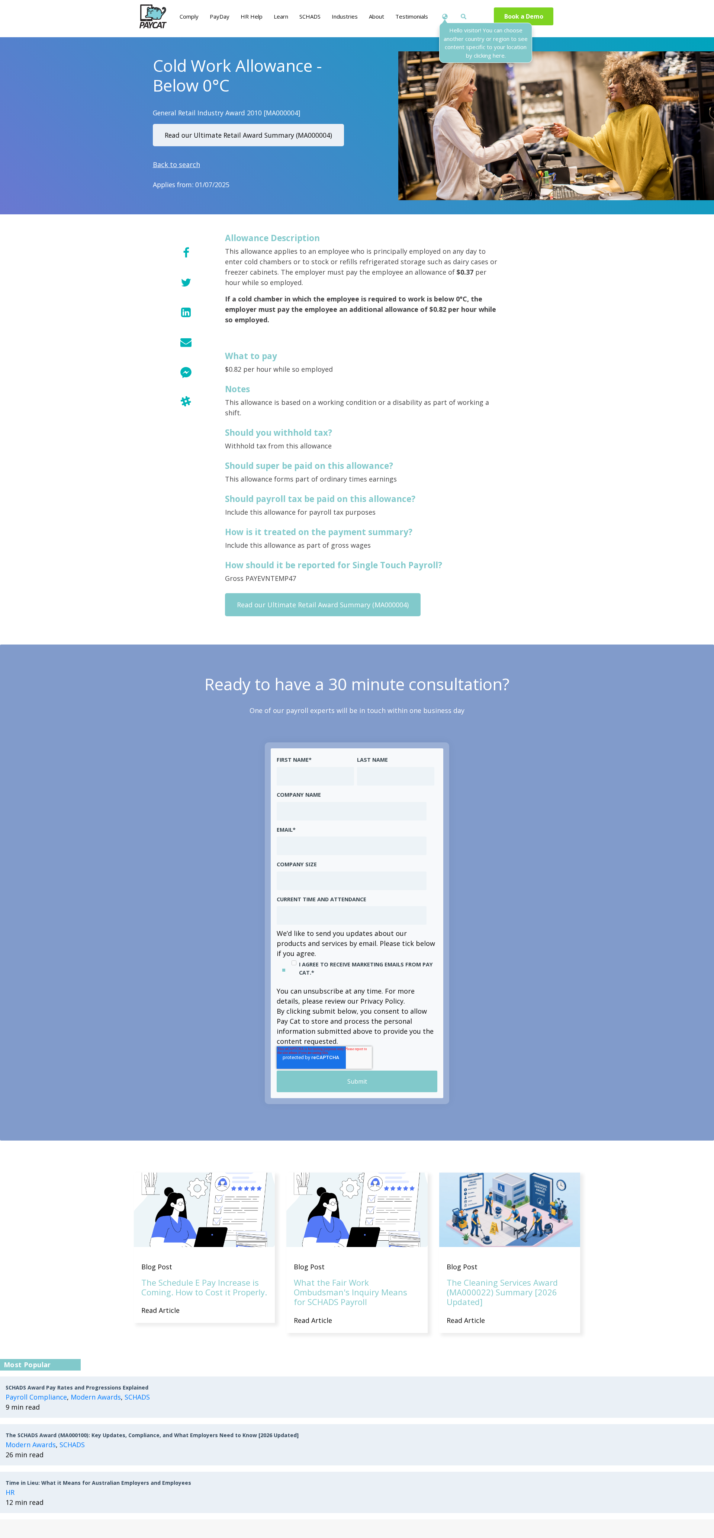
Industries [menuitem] (345, 16)
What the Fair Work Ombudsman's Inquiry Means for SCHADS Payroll (350, 1292)
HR (10, 1492)
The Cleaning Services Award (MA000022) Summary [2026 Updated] (502, 1292)
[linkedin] (186, 312)
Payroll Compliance (36, 1396)
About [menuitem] (376, 16)
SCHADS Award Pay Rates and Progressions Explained (77, 1387)
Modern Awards (96, 1396)
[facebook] (186, 252)
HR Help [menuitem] (252, 16)
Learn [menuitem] (281, 16)
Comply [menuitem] (189, 16)
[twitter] (186, 282)
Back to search (176, 164)
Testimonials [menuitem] (411, 16)
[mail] (186, 341)
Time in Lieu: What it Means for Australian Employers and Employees (98, 1482)
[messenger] (186, 371)
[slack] (186, 401)
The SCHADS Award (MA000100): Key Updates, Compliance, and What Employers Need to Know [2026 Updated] (152, 1435)
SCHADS (137, 1396)
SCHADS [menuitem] (310, 16)
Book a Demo (523, 16)
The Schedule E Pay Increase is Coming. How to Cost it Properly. (204, 1287)
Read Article (160, 1310)
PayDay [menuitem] (219, 16)
